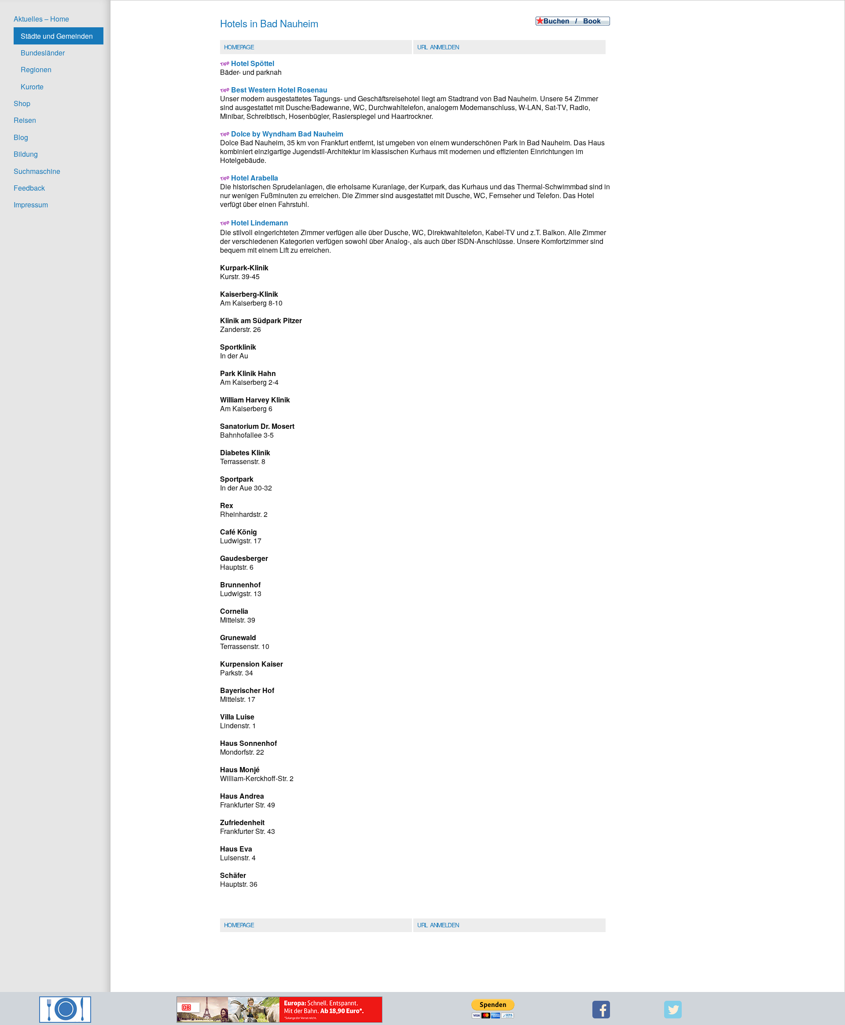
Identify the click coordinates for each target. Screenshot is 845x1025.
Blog (21, 137)
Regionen (36, 69)
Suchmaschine (37, 171)
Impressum (31, 204)
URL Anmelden (438, 46)
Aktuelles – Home (41, 19)
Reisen (25, 120)
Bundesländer (43, 53)
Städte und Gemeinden (57, 36)
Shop (22, 103)
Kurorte (32, 86)
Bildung (26, 154)
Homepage (239, 46)
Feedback (29, 188)
